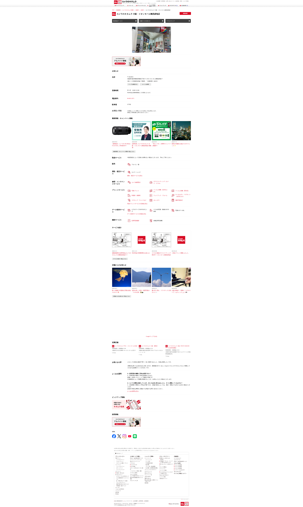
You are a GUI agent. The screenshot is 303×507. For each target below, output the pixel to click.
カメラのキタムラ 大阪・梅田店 (149, 346)
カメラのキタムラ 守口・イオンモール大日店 (126, 346)
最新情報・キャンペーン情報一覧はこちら (123, 151)
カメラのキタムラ (177, 458)
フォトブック (118, 464)
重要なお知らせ (148, 478)
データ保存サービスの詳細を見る (136, 214)
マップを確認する (132, 84)
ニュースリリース (128, 501)
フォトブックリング (120, 469)
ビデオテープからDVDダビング (122, 476)
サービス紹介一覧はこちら (120, 258)
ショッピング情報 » (149, 456)
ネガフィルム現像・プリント (122, 463)
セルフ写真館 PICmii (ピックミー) (136, 475)
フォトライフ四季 (162, 470)
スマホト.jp (132, 463)
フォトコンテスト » (164, 475)
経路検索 (185, 13)
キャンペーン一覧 (148, 474)
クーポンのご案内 (133, 472)
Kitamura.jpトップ (119, 453)
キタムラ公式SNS (133, 474)
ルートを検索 (145, 84)
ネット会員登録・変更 (177, 1)
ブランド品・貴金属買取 (150, 466)
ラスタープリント (119, 461)
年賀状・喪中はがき (120, 473)
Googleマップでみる (151, 336)
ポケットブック (119, 468)
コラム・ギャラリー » (164, 456)
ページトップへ (185, 499)
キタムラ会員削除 (178, 468)
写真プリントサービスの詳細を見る (137, 203)
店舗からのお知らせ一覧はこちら (121, 296)
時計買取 (147, 464)
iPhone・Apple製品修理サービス (136, 458)
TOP (113, 10)
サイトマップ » (177, 471)
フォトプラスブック (120, 466)
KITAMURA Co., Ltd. (121, 504)
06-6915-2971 (130, 98)
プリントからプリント (120, 482)
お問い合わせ (169, 1)
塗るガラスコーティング (135, 461)
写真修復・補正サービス (121, 485)
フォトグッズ (118, 490)
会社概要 (158, 1)
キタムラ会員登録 (178, 465)
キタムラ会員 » (177, 463)
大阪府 (137, 10)
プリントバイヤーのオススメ (150, 469)
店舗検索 (118, 10)
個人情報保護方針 (119, 501)
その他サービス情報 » (135, 456)
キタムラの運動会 (162, 467)
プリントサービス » (120, 456)
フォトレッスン (162, 468)
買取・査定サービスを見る (134, 175)
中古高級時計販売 (149, 463)
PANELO (117, 494)
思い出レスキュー (118, 474)
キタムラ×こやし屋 (134, 480)
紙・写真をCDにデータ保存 (121, 480)
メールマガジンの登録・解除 (136, 471)
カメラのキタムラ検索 (127, 10)
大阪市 (142, 10)
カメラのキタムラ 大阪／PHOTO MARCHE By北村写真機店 (178, 346)
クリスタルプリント (120, 459)
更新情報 (146, 482)
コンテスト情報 (162, 476)
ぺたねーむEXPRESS (119, 489)
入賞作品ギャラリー (163, 478)
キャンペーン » (148, 473)
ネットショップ (148, 458)
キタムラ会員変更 (178, 466)
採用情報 (163, 1)
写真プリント (118, 458)
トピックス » (148, 476)
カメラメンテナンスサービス (136, 459)
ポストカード (118, 471)
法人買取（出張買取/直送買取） (152, 468)
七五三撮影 (133, 466)
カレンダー (117, 487)
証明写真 (117, 492)
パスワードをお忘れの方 (179, 469)
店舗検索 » (176, 456)
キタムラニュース (148, 471)
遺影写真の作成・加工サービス (122, 484)
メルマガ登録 (186, 1)
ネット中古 (148, 461)
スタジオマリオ (134, 464)
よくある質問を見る (133, 391)
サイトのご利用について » (180, 473)
